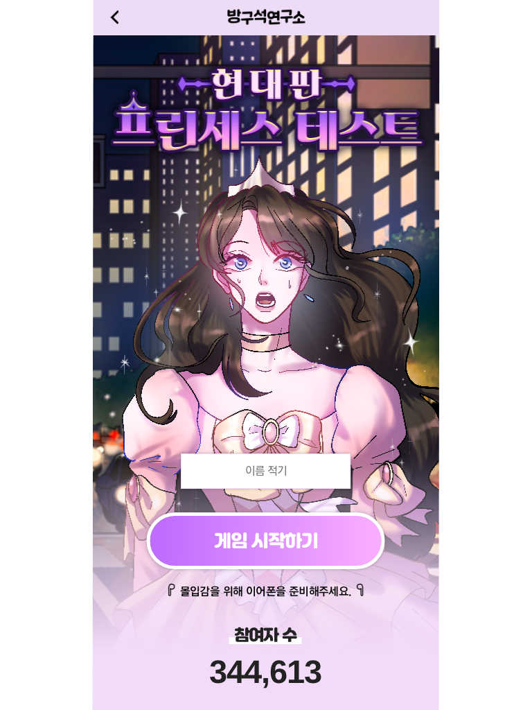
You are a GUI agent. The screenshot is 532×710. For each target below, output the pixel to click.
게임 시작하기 (266, 540)
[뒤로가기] (114, 17)
